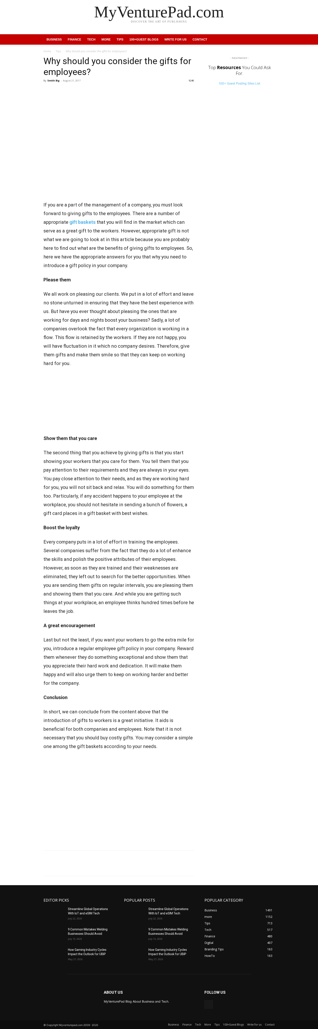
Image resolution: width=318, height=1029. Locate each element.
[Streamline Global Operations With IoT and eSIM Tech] (53, 914)
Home (47, 51)
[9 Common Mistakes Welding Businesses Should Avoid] (53, 934)
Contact (200, 39)
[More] (67, 90)
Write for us (175, 39)
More (106, 39)
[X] (57, 90)
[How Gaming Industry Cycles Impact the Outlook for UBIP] (53, 955)
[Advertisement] (118, 403)
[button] (269, 40)
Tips (120, 39)
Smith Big (53, 80)
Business (54, 39)
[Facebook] (47, 90)
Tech (91, 39)
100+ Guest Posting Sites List (239, 83)
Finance (74, 39)
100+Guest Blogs (143, 39)
